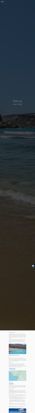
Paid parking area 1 (11, 383)
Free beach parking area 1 (12, 368)
